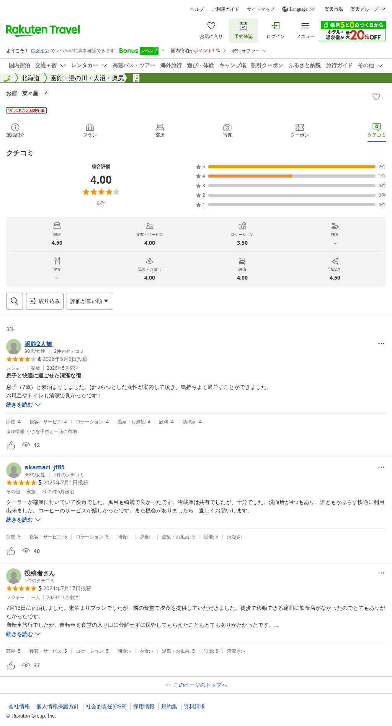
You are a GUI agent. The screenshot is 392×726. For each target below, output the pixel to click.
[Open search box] (14, 301)
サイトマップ (260, 9)
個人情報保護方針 (57, 706)
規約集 (169, 706)
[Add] (376, 96)
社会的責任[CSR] (106, 706)
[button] (45, 346)
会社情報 (19, 706)
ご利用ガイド (225, 9)
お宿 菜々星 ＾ (27, 93)
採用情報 (144, 706)
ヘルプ (197, 9)
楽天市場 (334, 9)
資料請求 (194, 706)
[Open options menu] (381, 343)
